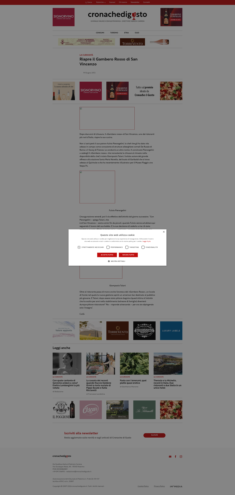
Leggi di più (146, 241)
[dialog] (117, 247)
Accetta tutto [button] (107, 255)
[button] (117, 261)
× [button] (164, 232)
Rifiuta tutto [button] (128, 255)
